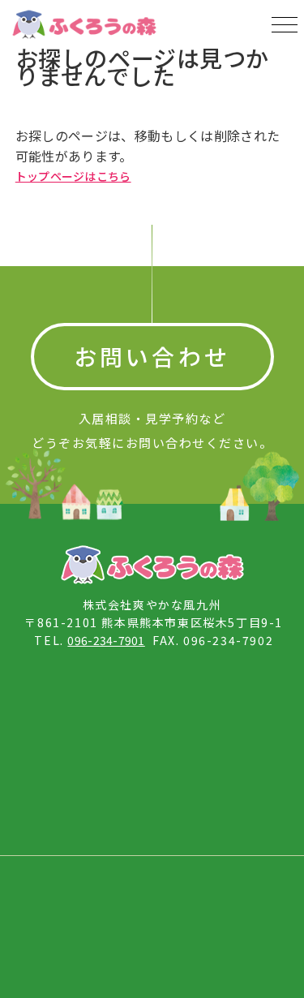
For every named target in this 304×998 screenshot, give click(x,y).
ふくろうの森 (56, 811)
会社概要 (64, 887)
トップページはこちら (73, 176)
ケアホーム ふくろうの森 (80, 703)
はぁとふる (211, 761)
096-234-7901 (105, 640)
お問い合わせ (152, 356)
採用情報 (122, 887)
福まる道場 (70, 761)
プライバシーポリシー (209, 887)
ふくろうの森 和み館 (220, 811)
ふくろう (216, 694)
